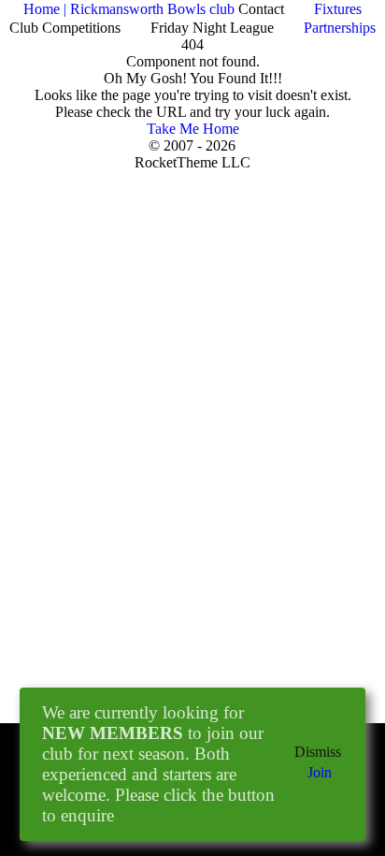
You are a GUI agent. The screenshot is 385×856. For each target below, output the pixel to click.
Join (319, 772)
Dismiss (317, 752)
